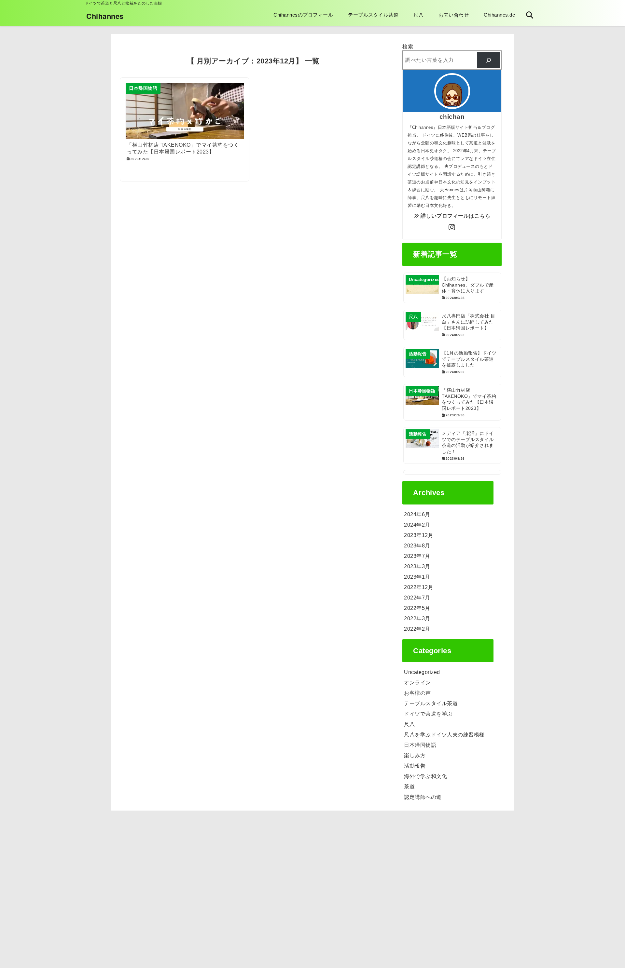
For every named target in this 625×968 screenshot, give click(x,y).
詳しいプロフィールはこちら (454, 216)
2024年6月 (417, 514)
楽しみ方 (414, 755)
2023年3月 (417, 566)
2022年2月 (417, 629)
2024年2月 (417, 525)
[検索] (488, 60)
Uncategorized (422, 672)
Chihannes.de (499, 15)
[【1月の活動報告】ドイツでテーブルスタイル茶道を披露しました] (452, 362)
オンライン (417, 682)
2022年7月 (417, 597)
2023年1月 (417, 577)
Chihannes (105, 16)
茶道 (409, 786)
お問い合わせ (453, 15)
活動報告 (414, 766)
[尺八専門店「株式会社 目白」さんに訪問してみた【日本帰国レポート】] (452, 325)
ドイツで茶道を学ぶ (428, 714)
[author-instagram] (452, 227)
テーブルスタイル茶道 (373, 15)
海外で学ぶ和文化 (425, 776)
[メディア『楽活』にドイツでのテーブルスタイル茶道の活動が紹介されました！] (452, 445)
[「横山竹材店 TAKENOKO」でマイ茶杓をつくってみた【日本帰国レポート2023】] (452, 402)
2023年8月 (417, 545)
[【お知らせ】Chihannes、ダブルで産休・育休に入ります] (452, 288)
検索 (407, 46)
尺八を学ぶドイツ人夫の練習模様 (444, 734)
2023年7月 (417, 556)
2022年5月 (417, 608)
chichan (452, 116)
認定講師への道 (423, 797)
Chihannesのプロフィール (303, 15)
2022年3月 (417, 618)
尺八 (418, 15)
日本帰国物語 (420, 745)
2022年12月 (418, 587)
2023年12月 (418, 535)
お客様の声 (417, 693)
